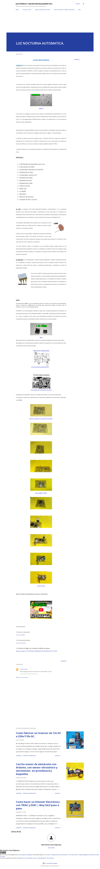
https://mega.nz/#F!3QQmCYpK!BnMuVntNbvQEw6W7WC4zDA (36, 651)
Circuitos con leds (27, 9)
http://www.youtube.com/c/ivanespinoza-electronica (36, 858)
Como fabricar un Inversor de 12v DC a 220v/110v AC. (38, 734)
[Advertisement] (47, 23)
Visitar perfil (51, 847)
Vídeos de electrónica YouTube (42, 9)
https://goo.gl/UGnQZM (20, 643)
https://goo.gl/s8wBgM (20, 634)
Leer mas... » (58, 755)
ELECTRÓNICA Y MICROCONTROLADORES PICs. (34, 4)
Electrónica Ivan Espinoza (51, 845)
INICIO (17, 9)
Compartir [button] (76, 59)
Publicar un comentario (22, 677)
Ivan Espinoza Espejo (25, 854)
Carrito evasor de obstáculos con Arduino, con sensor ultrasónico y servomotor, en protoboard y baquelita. (36, 769)
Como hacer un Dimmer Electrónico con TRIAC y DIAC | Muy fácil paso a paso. (38, 805)
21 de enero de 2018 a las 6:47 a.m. (29, 673)
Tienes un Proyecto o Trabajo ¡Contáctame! (64, 9)
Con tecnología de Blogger (50, 863)
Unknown (22, 669)
